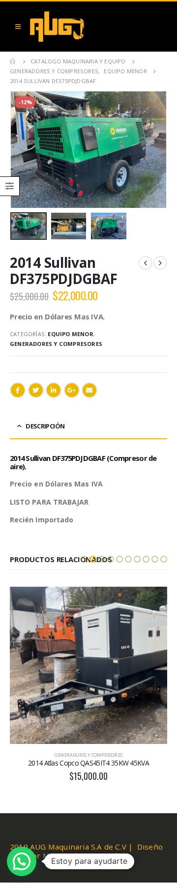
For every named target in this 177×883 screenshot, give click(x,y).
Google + (72, 390)
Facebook (18, 390)
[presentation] (22, 149)
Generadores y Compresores (56, 343)
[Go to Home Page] (13, 61)
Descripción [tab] (45, 426)
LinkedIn (53, 390)
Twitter (36, 390)
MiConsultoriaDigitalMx (85, 855)
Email (89, 390)
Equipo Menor (70, 334)
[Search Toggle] (157, 26)
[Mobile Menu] (18, 26)
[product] (88, 665)
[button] (84, 559)
